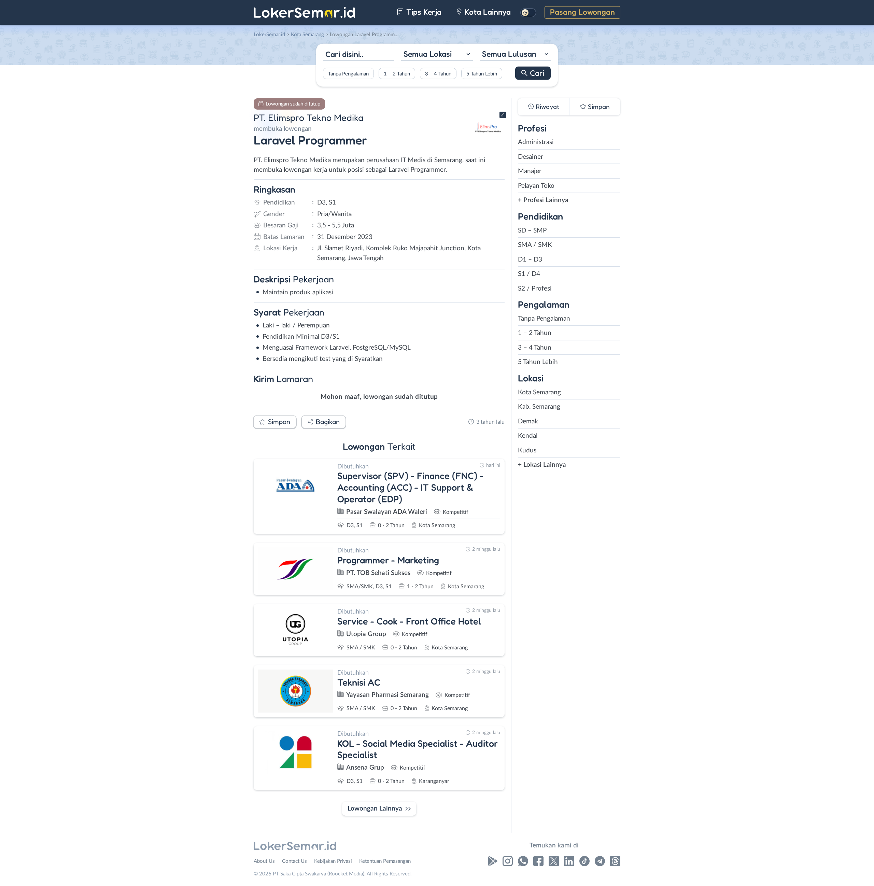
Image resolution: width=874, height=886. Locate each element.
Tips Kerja (422, 11)
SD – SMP (532, 230)
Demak (528, 421)
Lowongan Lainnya (375, 808)
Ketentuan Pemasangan (385, 861)
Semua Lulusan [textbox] (509, 53)
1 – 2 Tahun (397, 73)
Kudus (527, 450)
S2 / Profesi (535, 288)
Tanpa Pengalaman (348, 73)
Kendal (527, 436)
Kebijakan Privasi (333, 861)
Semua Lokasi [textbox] (428, 53)
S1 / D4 (529, 274)
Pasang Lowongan (582, 11)
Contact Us (294, 861)
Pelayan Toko (536, 186)
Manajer (529, 171)
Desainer (530, 157)
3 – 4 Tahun (438, 73)
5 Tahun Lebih (481, 73)
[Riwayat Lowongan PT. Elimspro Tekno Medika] (488, 140)
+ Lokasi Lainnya (542, 465)
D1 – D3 (530, 259)
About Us (264, 861)
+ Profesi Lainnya (543, 200)
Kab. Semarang (539, 407)
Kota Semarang (539, 392)
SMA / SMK (535, 245)
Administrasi (536, 142)
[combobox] (437, 55)
